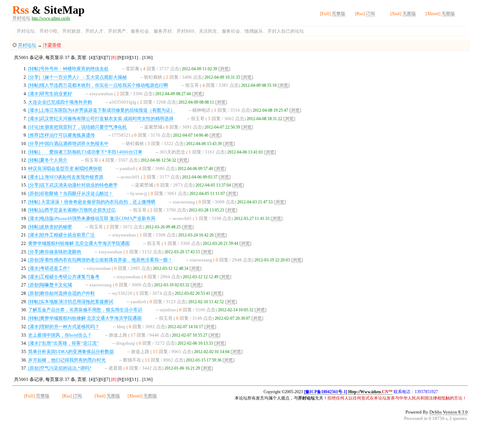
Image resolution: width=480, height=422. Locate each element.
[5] (96, 57)
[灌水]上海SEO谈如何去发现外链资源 (65, 177)
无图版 (409, 13)
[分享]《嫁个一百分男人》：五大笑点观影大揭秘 (77, 77)
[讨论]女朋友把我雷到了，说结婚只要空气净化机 (77, 127)
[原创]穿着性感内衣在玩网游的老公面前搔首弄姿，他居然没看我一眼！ (100, 259)
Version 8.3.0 (455, 412)
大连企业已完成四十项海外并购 (60, 102)
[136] (147, 57)
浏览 (224, 68)
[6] (102, 57)
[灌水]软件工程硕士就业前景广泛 (61, 235)
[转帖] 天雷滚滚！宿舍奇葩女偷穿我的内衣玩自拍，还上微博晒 (91, 201)
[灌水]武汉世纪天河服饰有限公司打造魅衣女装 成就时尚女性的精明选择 (101, 118)
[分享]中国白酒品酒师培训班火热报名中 (68, 143)
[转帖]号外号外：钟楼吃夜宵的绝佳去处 (68, 68)
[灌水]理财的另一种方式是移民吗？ (63, 326)
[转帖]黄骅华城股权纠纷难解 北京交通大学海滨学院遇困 (85, 318)
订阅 (370, 13)
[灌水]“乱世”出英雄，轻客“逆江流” (63, 343)
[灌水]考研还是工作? (49, 268)
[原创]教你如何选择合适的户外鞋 (61, 293)
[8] (113, 57)
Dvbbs (435, 412)
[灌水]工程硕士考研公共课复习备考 (63, 276)
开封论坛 (21, 18)
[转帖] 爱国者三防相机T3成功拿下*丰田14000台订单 (85, 152)
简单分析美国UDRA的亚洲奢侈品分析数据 (71, 351)
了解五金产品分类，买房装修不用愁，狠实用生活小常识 (85, 309)
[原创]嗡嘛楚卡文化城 (50, 284)
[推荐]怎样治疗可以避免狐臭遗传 (61, 135)
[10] (126, 57)
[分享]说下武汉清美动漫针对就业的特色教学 (73, 185)
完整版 (338, 13)
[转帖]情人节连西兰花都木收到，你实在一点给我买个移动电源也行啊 (98, 85)
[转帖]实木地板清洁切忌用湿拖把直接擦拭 (70, 301)
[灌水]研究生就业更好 (50, 93)
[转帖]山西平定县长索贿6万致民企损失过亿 (72, 210)
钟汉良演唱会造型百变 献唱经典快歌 (65, 168)
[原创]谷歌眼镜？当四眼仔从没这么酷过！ (70, 193)
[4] (91, 57)
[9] (120, 57)
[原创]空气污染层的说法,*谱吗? (59, 368)
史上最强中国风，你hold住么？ (60, 335)
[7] (107, 57)
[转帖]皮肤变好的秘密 (50, 226)
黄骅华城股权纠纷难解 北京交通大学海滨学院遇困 (79, 243)
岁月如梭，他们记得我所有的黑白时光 (67, 360)
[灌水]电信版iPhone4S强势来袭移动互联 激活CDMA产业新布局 (91, 218)
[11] (134, 57)
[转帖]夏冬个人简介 (47, 160)
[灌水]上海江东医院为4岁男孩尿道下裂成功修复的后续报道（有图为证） (101, 110)
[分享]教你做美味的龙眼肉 (54, 251)
